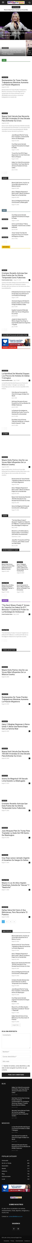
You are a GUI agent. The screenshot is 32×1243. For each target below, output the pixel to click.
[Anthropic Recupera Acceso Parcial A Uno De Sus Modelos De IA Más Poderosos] (6, 403)
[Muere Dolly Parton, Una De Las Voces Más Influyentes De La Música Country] (16, 26)
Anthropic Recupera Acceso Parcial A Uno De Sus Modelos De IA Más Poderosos (21, 403)
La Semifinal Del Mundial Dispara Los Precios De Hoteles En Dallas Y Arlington (16, 376)
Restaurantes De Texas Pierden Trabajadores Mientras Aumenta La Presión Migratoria (15, 82)
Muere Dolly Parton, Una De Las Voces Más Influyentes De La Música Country (20, 184)
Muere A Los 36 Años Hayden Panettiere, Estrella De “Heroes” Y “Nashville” (8, 587)
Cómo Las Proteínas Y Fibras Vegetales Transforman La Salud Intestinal (21, 225)
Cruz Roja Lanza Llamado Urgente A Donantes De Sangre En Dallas (20, 145)
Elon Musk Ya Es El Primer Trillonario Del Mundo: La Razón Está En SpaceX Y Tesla (20, 421)
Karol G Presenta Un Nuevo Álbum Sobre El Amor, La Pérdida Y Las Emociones (23, 587)
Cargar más (15, 1025)
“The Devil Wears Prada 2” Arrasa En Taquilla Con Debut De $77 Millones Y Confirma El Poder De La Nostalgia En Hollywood (15, 608)
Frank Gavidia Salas (7, 280)
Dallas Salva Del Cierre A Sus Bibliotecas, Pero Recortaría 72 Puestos (14, 912)
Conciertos (19, 583)
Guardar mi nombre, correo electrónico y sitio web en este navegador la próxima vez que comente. (16, 1068)
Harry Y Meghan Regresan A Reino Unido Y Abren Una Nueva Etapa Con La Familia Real (21, 193)
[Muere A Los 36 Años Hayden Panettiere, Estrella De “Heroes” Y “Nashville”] (8, 579)
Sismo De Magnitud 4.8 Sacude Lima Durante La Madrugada (15, 780)
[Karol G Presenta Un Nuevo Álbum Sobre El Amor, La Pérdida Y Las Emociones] (23, 579)
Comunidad (5, 77)
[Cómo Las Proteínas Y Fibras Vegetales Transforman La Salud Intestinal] (6, 226)
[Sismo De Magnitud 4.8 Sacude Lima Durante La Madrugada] (6, 203)
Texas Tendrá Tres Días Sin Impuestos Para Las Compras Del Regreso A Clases (20, 234)
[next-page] (6, 173)
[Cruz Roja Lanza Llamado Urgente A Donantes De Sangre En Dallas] (6, 146)
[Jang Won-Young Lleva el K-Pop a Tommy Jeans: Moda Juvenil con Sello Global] (6, 542)
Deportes (4, 270)
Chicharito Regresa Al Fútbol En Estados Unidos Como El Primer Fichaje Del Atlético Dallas (20, 302)
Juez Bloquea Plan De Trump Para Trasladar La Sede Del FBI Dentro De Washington (20, 136)
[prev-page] (3, 173)
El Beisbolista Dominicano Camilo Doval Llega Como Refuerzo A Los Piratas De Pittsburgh (21, 293)
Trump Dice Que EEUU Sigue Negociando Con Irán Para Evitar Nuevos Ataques (21, 154)
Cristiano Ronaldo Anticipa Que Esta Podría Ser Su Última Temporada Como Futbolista (14, 275)
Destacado (5, 27)
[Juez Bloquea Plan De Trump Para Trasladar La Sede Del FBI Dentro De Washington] (6, 137)
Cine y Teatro (5, 583)
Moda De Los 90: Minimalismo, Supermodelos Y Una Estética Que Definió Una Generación (20, 532)
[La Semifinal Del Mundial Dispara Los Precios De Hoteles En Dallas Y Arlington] (16, 361)
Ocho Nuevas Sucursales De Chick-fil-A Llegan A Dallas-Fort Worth (20, 394)
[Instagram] (18, 1229)
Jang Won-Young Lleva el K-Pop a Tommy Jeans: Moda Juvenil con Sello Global (21, 541)
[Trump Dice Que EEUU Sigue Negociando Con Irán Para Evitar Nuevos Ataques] (6, 155)
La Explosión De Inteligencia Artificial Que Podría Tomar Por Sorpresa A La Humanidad (20, 412)
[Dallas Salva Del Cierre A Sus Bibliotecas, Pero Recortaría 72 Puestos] (16, 901)
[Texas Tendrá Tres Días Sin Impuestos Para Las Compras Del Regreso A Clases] (6, 235)
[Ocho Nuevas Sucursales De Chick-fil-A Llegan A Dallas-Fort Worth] (6, 394)
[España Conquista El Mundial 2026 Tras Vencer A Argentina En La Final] (6, 312)
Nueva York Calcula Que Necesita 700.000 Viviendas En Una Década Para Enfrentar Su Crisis (16, 118)
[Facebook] (14, 1229)
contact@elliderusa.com (15, 1216)
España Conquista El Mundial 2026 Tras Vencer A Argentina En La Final (20, 311)
